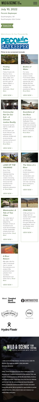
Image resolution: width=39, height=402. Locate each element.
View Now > (8, 95)
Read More (26, 91)
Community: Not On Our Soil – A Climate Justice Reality (9, 117)
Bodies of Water (27, 68)
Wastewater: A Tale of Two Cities (9, 213)
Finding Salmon (6, 68)
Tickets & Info (7, 25)
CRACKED (27, 210)
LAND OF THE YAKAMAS (9, 166)
